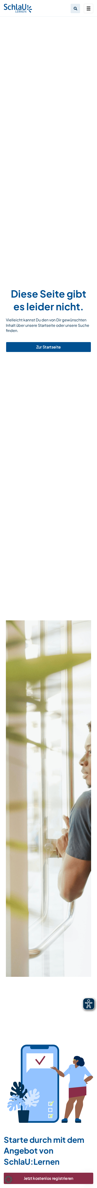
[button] (8, 1179)
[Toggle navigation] (88, 8)
